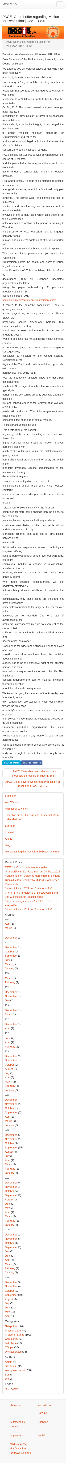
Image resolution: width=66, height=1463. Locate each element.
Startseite (10, 795)
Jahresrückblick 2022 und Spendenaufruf (28, 888)
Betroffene (11, 1343)
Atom (15, 1389)
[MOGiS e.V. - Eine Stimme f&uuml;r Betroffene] (33, 32)
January (9, 968)
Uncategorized (13, 1351)
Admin (8, 1362)
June (8, 960)
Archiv (8, 838)
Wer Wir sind (12, 802)
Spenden (10, 825)
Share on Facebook (32, 763)
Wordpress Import (24, 54)
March (8, 928)
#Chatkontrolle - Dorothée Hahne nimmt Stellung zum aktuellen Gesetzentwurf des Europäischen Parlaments (32, 880)
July (7, 1000)
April (7, 923)
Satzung (42, 1413)
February (10, 982)
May (7, 1208)
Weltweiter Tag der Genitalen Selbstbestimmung (32, 851)
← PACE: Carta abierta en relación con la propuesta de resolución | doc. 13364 (33, 773)
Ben (7, 1374)
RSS (7, 1389)
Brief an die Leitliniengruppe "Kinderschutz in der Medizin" (33, 817)
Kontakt (9, 832)
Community (11, 1339)
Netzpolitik (11, 1326)
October (9, 951)
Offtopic (9, 1347)
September (11, 955)
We (7, 1378)
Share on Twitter (11, 763)
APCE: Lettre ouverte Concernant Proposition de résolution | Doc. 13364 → (33, 783)
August (9, 1069)
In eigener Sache (14, 1334)
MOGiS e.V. (10, 4)
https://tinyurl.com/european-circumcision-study (29, 300)
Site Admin (11, 1366)
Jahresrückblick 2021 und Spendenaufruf (28, 909)
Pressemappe (13, 1330)
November (11, 996)
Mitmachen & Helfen (16, 808)
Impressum (16, 1435)
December (11, 937)
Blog (7, 845)
